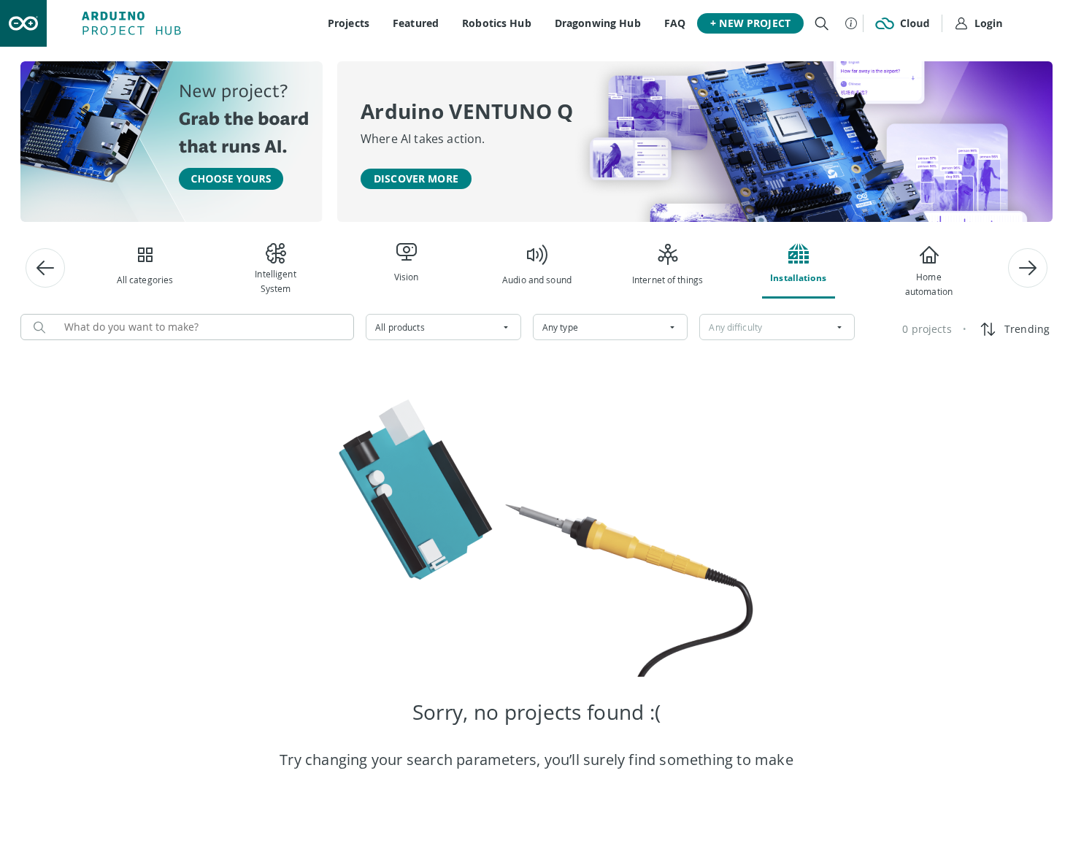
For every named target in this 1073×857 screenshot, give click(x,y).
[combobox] (443, 327)
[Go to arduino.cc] (23, 23)
